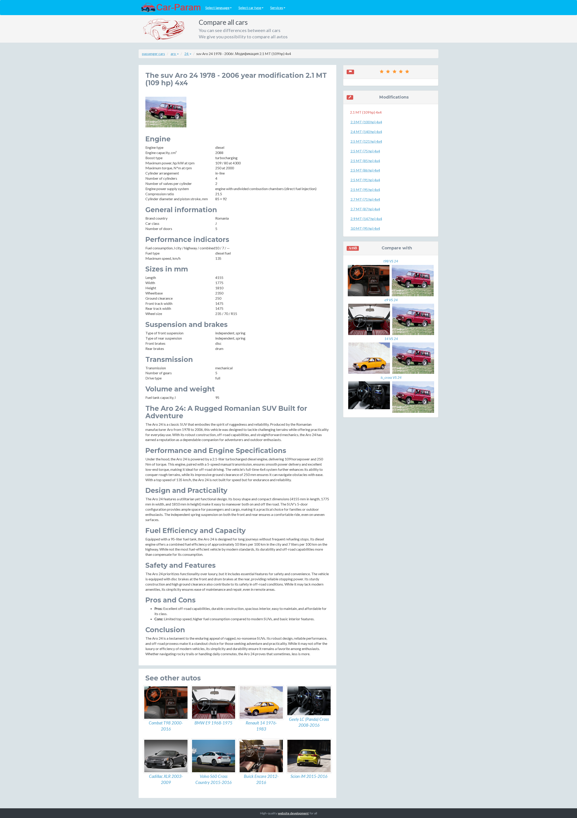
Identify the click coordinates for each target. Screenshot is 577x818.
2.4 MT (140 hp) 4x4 (366, 131)
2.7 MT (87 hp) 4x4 (365, 209)
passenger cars (153, 53)
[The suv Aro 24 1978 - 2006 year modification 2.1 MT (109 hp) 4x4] (166, 112)
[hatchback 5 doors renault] (261, 702)
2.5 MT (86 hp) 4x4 (365, 170)
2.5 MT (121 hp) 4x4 (366, 141)
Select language (217, 7)
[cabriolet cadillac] (166, 756)
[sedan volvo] (213, 756)
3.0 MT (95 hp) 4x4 (365, 228)
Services (276, 7)
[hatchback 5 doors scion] (309, 756)
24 (186, 53)
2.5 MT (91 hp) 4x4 (365, 180)
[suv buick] (261, 756)
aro (173, 53)
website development (293, 813)
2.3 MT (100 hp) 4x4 (366, 122)
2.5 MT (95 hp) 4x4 (365, 189)
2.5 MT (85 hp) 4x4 (365, 161)
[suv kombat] (166, 702)
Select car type (249, 7)
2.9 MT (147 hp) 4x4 (366, 218)
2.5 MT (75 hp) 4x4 (365, 151)
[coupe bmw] (213, 702)
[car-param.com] (170, 7)
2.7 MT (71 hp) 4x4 (365, 199)
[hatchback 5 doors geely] (309, 700)
